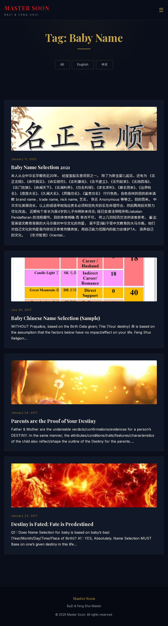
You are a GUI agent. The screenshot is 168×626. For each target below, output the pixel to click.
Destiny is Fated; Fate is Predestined (52, 524)
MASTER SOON (27, 10)
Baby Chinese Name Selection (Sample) (55, 318)
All (62, 64)
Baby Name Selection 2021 (40, 167)
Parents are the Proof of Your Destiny (53, 421)
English (82, 64)
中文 (105, 64)
